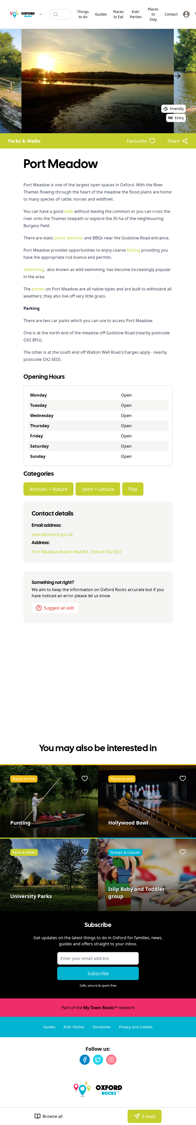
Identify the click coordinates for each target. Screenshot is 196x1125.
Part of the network (98, 1007)
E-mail (148, 1116)
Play (132, 489)
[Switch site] (41, 14)
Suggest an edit (59, 608)
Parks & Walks (24, 141)
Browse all (53, 1116)
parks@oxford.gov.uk (52, 534)
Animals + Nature (48, 489)
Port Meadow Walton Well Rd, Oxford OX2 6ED (76, 552)
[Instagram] (111, 1060)
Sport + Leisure (98, 489)
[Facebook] (85, 1060)
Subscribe (98, 973)
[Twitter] (98, 1060)
